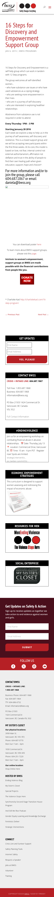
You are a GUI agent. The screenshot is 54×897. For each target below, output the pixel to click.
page (34, 253)
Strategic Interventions (14, 827)
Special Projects (11, 791)
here (39, 244)
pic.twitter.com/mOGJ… (17, 461)
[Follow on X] (24, 666)
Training (8, 876)
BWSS (27, 894)
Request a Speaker (13, 860)
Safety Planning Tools (14, 849)
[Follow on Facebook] (13, 666)
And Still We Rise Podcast (15, 811)
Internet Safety (11, 854)
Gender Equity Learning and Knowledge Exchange (25, 816)
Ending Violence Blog (13, 780)
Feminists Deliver (12, 821)
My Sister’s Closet (12, 785)
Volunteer (9, 870)
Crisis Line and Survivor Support (18, 843)
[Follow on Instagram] (34, 666)
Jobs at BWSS (10, 865)
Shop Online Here (12, 769)
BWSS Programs (28, 51)
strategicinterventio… (16, 457)
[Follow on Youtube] (45, 666)
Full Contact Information (18, 416)
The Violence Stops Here (15, 796)
